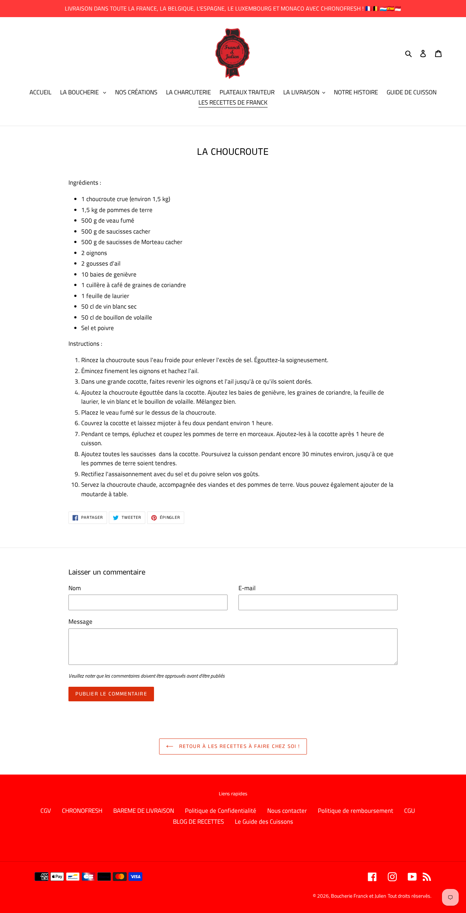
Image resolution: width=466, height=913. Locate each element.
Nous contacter (287, 810)
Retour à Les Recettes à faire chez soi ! (238, 746)
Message (80, 621)
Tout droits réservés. (409, 896)
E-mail (247, 588)
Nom (74, 588)
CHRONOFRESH (82, 810)
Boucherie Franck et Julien (358, 896)
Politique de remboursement (355, 810)
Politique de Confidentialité (220, 810)
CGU (409, 810)
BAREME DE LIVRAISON (143, 810)
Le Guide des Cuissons (264, 821)
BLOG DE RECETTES (198, 821)
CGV (45, 810)
